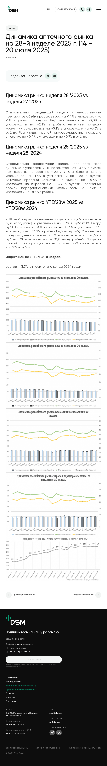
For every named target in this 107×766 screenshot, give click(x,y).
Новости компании (17, 648)
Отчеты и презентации (19, 652)
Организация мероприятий (20, 690)
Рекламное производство (19, 686)
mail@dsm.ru (55, 713)
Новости (10, 698)
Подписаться (34, 659)
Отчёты (10, 693)
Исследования (13, 682)
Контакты (11, 701)
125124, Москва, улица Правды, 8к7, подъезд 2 (22, 714)
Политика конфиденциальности (84, 748)
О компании (12, 678)
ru (48, 9)
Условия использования (48, 748)
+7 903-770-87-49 (15, 734)
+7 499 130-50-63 (65, 9)
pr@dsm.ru (54, 722)
